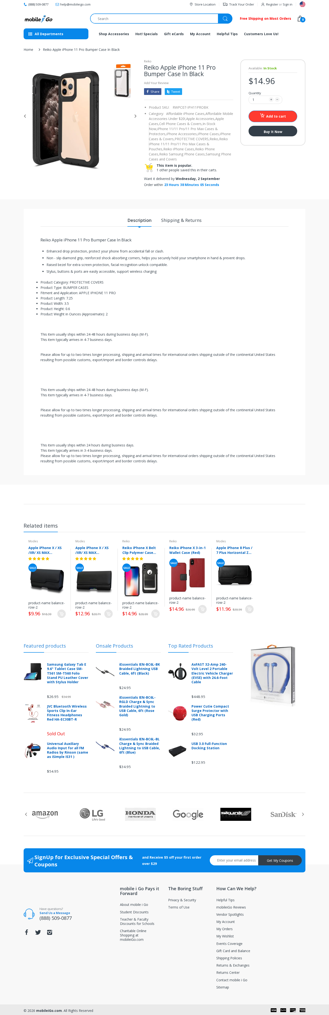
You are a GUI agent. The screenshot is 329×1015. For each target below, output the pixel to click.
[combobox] (161, 18)
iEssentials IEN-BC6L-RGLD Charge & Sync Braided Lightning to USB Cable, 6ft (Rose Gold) (137, 706)
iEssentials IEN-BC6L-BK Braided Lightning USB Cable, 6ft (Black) (139, 668)
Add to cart (276, 116)
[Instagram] (50, 933)
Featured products (45, 646)
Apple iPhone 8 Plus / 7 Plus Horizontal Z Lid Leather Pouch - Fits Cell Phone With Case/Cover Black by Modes (234, 550)
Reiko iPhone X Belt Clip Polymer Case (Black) (139, 550)
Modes (33, 541)
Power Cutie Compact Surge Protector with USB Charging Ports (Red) (210, 713)
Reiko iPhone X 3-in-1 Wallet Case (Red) (187, 550)
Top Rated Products (190, 646)
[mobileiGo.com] (39, 18)
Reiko (147, 61)
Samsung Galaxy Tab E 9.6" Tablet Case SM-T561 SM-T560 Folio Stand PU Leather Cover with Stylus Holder (67, 673)
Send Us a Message (54, 913)
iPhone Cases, (209, 134)
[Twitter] (38, 933)
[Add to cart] (61, 614)
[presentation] (26, 814)
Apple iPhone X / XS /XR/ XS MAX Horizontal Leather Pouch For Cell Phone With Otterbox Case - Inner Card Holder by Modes (93, 550)
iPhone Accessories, (182, 134)
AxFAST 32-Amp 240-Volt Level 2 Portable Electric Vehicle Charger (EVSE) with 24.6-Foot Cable (212, 673)
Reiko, (214, 139)
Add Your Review (156, 83)
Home (28, 49)
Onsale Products (114, 646)
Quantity (255, 93)
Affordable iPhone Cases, (185, 113)
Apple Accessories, (200, 118)
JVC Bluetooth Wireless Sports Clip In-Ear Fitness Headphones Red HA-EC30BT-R (67, 713)
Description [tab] (139, 220)
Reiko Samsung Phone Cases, (182, 154)
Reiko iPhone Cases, (179, 149)
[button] (39, 558)
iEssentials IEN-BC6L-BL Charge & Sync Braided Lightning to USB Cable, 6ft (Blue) (139, 746)
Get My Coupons (280, 860)
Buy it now (273, 131)
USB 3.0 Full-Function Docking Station (209, 746)
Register (272, 4)
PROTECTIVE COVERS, (192, 139)
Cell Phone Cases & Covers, (181, 123)
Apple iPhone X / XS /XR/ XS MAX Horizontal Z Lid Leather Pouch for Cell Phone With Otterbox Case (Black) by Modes (45, 550)
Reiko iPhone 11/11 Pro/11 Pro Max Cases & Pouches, (188, 144)
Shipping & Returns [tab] (181, 220)
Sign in (287, 4)
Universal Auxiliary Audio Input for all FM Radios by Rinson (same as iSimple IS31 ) (67, 750)
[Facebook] (26, 933)
